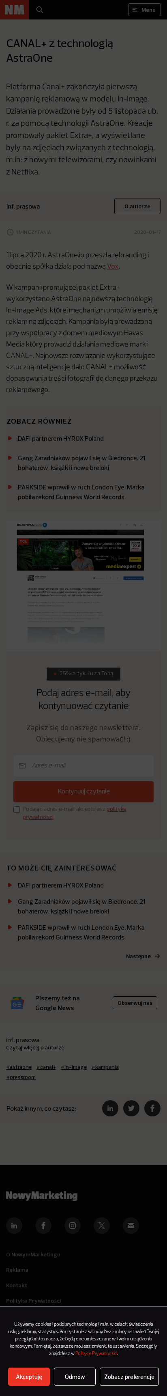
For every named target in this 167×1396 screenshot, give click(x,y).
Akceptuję (29, 1377)
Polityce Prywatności (96, 1354)
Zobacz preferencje (129, 1377)
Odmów (75, 1377)
